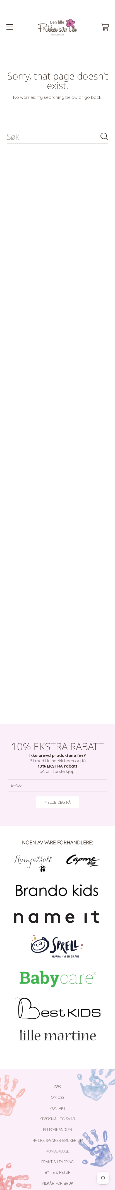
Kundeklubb (57, 1151)
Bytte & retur (58, 1172)
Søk (57, 1086)
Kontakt (58, 1108)
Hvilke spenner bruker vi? (57, 1140)
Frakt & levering (57, 1161)
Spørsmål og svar (57, 1119)
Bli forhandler (57, 1129)
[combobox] (57, 136)
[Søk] (104, 136)
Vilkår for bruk (57, 1183)
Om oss (57, 1097)
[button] (10, 27)
